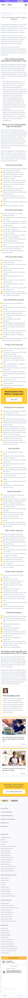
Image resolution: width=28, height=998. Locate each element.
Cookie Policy (4, 826)
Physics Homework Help (6, 916)
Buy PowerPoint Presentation (7, 944)
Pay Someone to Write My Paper (8, 896)
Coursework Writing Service (7, 939)
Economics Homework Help (7, 912)
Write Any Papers (6, 5)
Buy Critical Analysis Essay (7, 857)
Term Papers (3, 882)
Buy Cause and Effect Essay (7, 848)
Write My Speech (4, 937)
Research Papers (5, 880)
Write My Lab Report (5, 932)
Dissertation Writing (5, 889)
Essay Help (3, 844)
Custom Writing (4, 928)
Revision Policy (5, 823)
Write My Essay (4, 842)
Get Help (14, 399)
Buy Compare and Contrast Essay (8, 846)
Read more (23, 744)
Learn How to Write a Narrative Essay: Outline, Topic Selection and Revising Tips (13, 739)
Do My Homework (5, 903)
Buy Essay (3, 839)
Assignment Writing (5, 930)
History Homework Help (6, 914)
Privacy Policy (4, 808)
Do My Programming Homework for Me (10, 907)
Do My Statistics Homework (7, 905)
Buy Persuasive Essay (6, 850)
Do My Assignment (5, 952)
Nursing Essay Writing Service (7, 870)
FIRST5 (20, 1)
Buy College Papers (5, 878)
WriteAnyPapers (4, 13)
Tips (10, 13)
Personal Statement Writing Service (9, 946)
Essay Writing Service (5, 837)
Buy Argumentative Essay (6, 859)
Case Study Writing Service (7, 941)
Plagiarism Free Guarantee (8, 819)
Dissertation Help (5, 887)
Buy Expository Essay (6, 862)
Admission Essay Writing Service (8, 868)
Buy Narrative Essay (5, 855)
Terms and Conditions (6, 812)
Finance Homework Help (6, 918)
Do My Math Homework (6, 910)
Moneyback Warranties (7, 815)
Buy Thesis (3, 884)
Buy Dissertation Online (6, 893)
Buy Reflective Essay (5, 864)
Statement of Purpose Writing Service (9, 948)
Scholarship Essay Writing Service (8, 866)
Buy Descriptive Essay (6, 853)
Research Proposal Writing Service (9, 950)
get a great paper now (14, 791)
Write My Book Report (6, 935)
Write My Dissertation (6, 891)
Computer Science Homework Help (9, 921)
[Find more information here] (14, 976)
